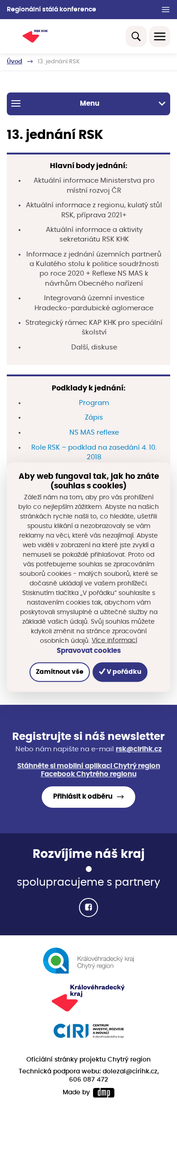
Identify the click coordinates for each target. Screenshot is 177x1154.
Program (94, 403)
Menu (89, 103)
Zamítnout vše (60, 672)
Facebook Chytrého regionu (89, 774)
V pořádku (123, 672)
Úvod (14, 61)
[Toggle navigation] (159, 36)
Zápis (94, 417)
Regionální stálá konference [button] (51, 9)
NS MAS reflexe (94, 432)
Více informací (114, 640)
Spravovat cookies (89, 650)
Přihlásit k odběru (83, 796)
